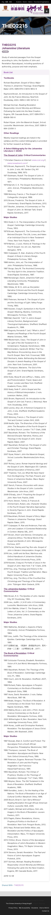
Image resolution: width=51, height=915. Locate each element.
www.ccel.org (38, 160)
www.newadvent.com (17, 163)
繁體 (6, 2)
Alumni (25, 2)
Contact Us (45, 911)
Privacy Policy (13, 908)
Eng (3, 2)
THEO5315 (19, 885)
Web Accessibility (24, 908)
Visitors (30, 2)
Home (4, 30)
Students (18, 2)
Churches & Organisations (41, 2)
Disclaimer (34, 908)
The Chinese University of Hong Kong (19, 903)
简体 (10, 2)
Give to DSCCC (44, 908)
